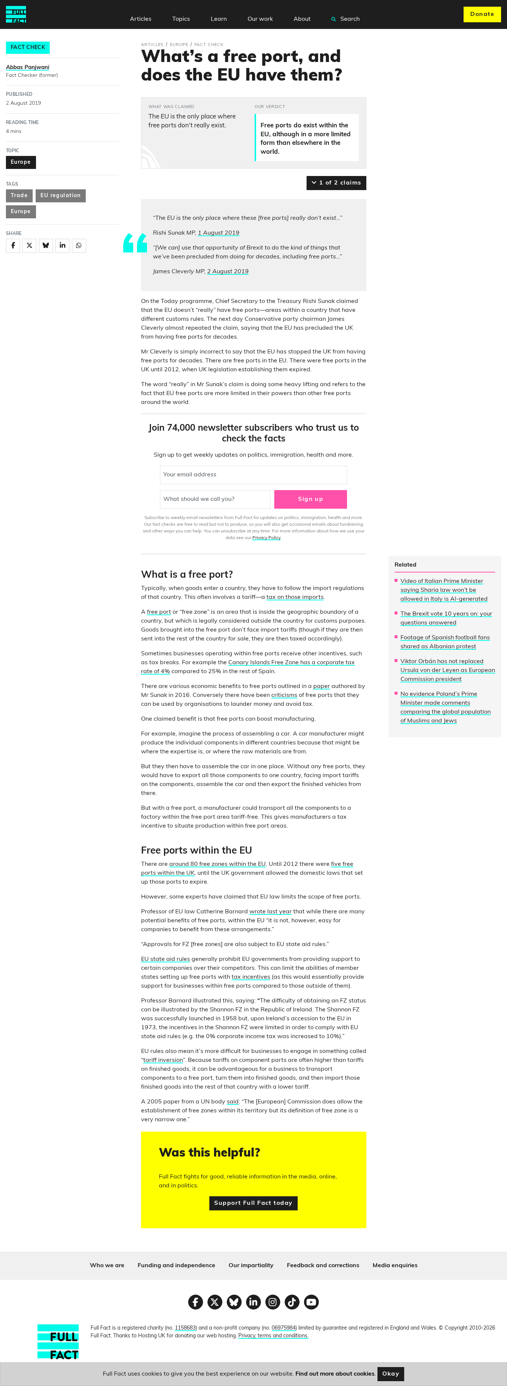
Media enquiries (395, 1266)
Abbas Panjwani (27, 68)
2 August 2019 (228, 272)
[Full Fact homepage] (16, 14)
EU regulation (60, 196)
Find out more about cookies (334, 1374)
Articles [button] (140, 19)
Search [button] (349, 19)
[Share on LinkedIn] (62, 246)
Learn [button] (219, 19)
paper (321, 686)
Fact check (28, 47)
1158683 (185, 1328)
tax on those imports (295, 597)
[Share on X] (29, 246)
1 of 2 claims (339, 183)
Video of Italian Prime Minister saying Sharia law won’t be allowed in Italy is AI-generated (444, 590)
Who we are (107, 1266)
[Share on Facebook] (13, 246)
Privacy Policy (266, 538)
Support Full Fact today (253, 1203)
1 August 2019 (218, 233)
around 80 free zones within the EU (217, 864)
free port (159, 612)
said (233, 1102)
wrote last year (270, 912)
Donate (482, 14)
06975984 (283, 1328)
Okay (391, 1374)
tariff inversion (163, 1060)
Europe (21, 162)
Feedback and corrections (323, 1266)
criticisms (284, 695)
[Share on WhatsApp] (79, 246)
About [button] (302, 19)
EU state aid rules (165, 959)
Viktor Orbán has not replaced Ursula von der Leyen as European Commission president (447, 670)
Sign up (310, 499)
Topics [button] (181, 19)
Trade (19, 196)
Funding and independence (176, 1266)
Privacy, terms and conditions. (273, 1336)
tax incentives (251, 977)
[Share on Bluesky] (46, 246)
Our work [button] (260, 19)
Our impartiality (251, 1266)
